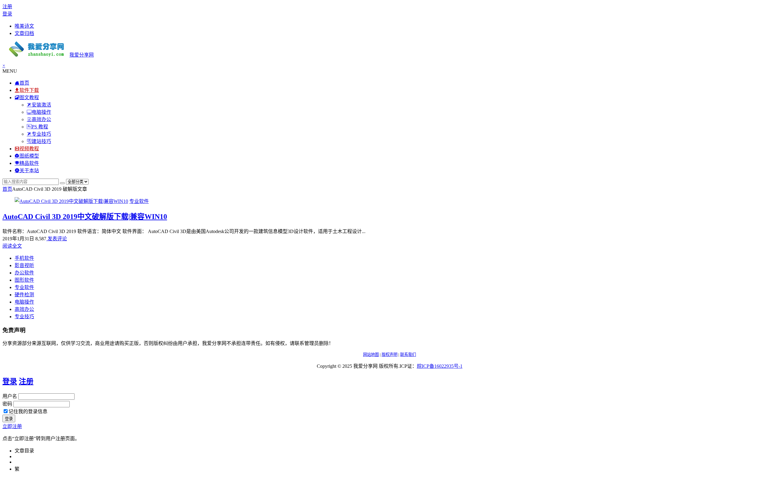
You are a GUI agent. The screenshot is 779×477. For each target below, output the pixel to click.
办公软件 (24, 272)
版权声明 (389, 354)
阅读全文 (12, 246)
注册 (7, 6)
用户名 (9, 396)
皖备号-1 (440, 366)
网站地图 (371, 354)
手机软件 (24, 258)
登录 (7, 13)
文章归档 (24, 33)
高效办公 (24, 309)
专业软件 (139, 201)
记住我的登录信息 (28, 411)
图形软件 (24, 280)
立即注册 (12, 426)
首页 (7, 189)
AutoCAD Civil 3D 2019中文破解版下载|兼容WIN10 (84, 217)
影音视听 (24, 265)
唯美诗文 (24, 26)
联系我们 (408, 354)
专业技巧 (24, 316)
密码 (7, 403)
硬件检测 (24, 294)
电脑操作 (24, 302)
